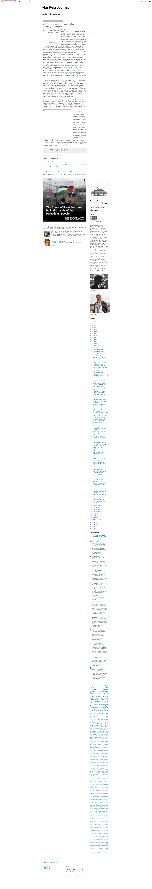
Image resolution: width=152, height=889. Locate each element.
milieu (98, 843)
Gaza (106, 686)
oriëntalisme (98, 849)
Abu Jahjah (98, 754)
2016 (93, 341)
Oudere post (83, 164)
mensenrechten (93, 843)
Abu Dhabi (96, 762)
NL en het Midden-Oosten (101, 740)
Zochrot (100, 746)
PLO (107, 722)
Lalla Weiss (96, 809)
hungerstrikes (93, 728)
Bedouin (97, 699)
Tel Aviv (101, 826)
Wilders (97, 753)
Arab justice (92, 786)
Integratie (99, 744)
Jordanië (106, 735)
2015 (93, 343)
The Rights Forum (96, 657)
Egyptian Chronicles (97, 541)
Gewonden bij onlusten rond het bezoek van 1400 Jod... (100, 445)
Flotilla (96, 793)
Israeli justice (54, 151)
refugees (102, 777)
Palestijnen (92, 759)
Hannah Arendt (95, 756)
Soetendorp (105, 824)
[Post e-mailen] (57, 149)
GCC (103, 763)
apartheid (102, 741)
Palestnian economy (94, 820)
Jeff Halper (92, 806)
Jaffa (107, 805)
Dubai (102, 789)
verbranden (99, 852)
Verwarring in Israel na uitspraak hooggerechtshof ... (100, 424)
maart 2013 (96, 515)
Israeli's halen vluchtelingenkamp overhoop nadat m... (98, 468)
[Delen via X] (63, 150)
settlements (94, 686)
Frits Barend (102, 794)
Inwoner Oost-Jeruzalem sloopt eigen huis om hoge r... (100, 478)
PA (95, 815)
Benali (91, 787)
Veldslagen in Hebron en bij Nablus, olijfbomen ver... (99, 384)
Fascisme (100, 763)
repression (95, 851)
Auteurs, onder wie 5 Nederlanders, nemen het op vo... (99, 491)
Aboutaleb (95, 781)
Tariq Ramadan (95, 774)
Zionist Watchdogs (99, 706)
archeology (103, 732)
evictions (101, 836)
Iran (95, 713)
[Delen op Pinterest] (66, 150)
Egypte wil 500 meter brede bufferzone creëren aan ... (99, 495)
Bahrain (102, 754)
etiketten (97, 836)
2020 (93, 333)
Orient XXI (94, 617)
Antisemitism (104, 707)
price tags (97, 709)
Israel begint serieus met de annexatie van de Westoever (60, 172)
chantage (96, 737)
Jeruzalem (105, 728)
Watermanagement (94, 717)
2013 (93, 347)
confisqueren (99, 833)
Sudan (94, 753)
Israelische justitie (104, 768)
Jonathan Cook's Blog (97, 583)
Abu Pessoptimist (55, 7)
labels (103, 842)
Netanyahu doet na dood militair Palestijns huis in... (99, 392)
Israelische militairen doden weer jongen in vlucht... (99, 420)
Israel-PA (96, 802)
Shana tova (95, 481)
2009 (93, 528)
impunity (91, 839)
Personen (92, 726)
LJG (104, 722)
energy (95, 760)
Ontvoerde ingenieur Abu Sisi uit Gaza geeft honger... (100, 498)
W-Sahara (103, 828)
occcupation (93, 716)
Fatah (98, 719)
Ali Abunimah (99, 783)
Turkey (95, 827)
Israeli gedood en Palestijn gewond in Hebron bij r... (99, 395)
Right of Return (97, 821)
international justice (98, 839)
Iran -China (102, 799)
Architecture (98, 786)
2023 (93, 327)
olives (106, 720)
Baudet (106, 786)
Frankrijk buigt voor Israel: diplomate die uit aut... (99, 371)
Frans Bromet (96, 794)
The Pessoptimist (94, 210)
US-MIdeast (98, 701)
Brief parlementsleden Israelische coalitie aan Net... (99, 438)
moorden (106, 845)
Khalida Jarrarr (97, 808)
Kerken (91, 808)
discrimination (94, 707)
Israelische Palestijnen (94, 768)
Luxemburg (105, 809)
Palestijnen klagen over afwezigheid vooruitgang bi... (99, 463)
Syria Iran (96, 826)
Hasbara (48, 151)
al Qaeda (92, 775)
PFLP (98, 815)
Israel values (100, 735)
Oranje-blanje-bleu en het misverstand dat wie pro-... (100, 365)
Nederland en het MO (101, 704)
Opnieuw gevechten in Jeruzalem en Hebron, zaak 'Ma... (100, 380)
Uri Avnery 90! (96, 456)
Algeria (101, 762)
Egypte (102, 738)
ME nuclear (105, 752)
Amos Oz (104, 783)
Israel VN (106, 750)
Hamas (92, 709)
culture (91, 710)
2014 (93, 345)
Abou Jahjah (93, 738)
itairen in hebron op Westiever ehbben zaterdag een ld (99, 841)
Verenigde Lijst (97, 828)
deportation (105, 833)
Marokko (106, 757)
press (101, 702)
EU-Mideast (93, 712)
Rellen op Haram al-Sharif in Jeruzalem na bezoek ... (99, 484)
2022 (93, 329)
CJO (97, 738)
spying (105, 851)
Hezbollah (101, 756)
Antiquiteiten (105, 784)
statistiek (98, 778)
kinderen (99, 842)
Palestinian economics (103, 734)
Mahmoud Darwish (101, 769)
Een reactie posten (49, 161)
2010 (93, 526)
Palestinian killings (100, 729)
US (107, 774)
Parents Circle (102, 820)
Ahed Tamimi (100, 781)
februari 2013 (96, 517)
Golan (94, 765)
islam (102, 747)
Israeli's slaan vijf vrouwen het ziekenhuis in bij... (100, 487)
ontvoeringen (92, 849)
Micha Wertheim (104, 811)
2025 (93, 323)
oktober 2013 (96, 353)
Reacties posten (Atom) (55, 167)
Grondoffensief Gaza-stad (102, 796)
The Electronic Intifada (97, 629)
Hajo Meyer (101, 797)
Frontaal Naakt (95, 556)
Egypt (91, 701)
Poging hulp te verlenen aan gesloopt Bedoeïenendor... (100, 398)
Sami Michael (93, 823)
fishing (106, 753)
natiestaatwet (93, 846)
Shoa (98, 741)
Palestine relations (104, 815)
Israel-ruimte (101, 802)
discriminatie (92, 834)
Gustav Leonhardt (94, 797)
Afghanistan (100, 723)
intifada (94, 777)
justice (92, 842)
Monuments (105, 744)
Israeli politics (94, 695)
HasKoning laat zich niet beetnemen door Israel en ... (100, 475)
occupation (93, 693)
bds (97, 698)
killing (96, 842)
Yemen (98, 722)
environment (92, 836)
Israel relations (104, 710)
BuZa (99, 787)
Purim (106, 820)
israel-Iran (99, 728)
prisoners (97, 696)
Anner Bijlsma (98, 784)
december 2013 (97, 349)
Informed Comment (97, 570)
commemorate (93, 833)
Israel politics (104, 719)
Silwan (95, 824)
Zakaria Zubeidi (100, 830)
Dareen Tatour (93, 789)
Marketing (92, 811)
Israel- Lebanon (94, 720)
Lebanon (92, 729)
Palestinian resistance (103, 817)
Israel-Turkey (104, 725)
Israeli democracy (94, 752)
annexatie (100, 775)
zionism (95, 735)
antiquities (92, 831)
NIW (91, 753)
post (102, 849)
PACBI (106, 771)
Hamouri (106, 797)
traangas (95, 852)
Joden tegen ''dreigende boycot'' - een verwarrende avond (58, 226)
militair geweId (94, 702)
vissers (103, 852)
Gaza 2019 (100, 750)
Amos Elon (105, 762)
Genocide (95, 796)
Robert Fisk (101, 772)
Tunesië (104, 774)
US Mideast (97, 710)
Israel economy (102, 800)
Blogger (86, 876)
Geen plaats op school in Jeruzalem (99, 502)
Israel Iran (102, 765)
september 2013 (97, 355)
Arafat (102, 749)
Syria (106, 716)
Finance (106, 791)
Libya (95, 769)
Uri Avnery (105, 827)
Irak (101, 722)
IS (99, 799)
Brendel (95, 787)
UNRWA (100, 731)
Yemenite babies (93, 830)
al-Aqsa (96, 775)
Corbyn (106, 749)
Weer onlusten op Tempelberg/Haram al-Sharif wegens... (100, 412)
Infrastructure (93, 744)
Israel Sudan (95, 800)
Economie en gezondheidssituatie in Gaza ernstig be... (100, 375)
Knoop (101, 808)
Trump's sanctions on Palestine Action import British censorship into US (98, 632)
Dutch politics (104, 709)
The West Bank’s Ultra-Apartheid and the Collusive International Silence (99, 573)
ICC (104, 756)
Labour (91, 809)
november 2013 (97, 351)
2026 (93, 321)
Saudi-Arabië (104, 726)
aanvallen (106, 830)
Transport (106, 826)
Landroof (92, 769)
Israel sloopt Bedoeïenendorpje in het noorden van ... (99, 428)
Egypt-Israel (93, 719)
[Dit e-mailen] (59, 150)
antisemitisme (97, 732)
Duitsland (106, 789)
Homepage (65, 164)
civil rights (102, 753)
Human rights (103, 698)
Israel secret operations (95, 715)
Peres (91, 741)
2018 (93, 337)
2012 (93, 522)
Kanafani (106, 806)
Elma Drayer (98, 790)
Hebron (106, 743)
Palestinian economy (94, 817)
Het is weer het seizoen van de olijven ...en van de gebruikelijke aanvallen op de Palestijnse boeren (66, 232)
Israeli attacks (105, 766)
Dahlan (106, 787)
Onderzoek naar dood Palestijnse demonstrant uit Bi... (100, 449)
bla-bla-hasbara (100, 712)
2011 (93, 524)
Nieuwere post (46, 164)
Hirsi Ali (97, 765)
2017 (93, 339)
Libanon (100, 809)
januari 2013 (96, 519)
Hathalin (97, 799)
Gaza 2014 (104, 699)
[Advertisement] (105, 33)
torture (106, 760)
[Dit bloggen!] (61, 150)
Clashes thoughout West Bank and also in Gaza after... (100, 368)
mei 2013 (95, 511)
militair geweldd (94, 845)
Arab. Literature (101, 743)
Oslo (103, 771)
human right (100, 837)
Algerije (94, 783)
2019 (93, 335)
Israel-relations (100, 713)
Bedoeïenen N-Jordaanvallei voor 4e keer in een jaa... (100, 416)
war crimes (99, 780)
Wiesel (106, 828)
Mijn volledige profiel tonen (96, 270)
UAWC (101, 827)
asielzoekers (102, 831)
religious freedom (93, 743)
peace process (103, 693)
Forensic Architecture (103, 793)
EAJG (91, 790)
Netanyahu (102, 814)
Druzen (98, 789)
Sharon (91, 737)
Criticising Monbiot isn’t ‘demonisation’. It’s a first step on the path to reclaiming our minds (99, 586)
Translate (78, 871)
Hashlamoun (92, 799)
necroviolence (99, 846)
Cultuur (91, 763)
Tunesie (91, 827)
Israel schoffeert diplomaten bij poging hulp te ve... (100, 408)
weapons (92, 762)
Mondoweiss (95, 603)
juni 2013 (95, 509)
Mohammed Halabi (103, 812)
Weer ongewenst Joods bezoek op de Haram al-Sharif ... (99, 453)
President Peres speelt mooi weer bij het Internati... (99, 358)
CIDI (107, 713)
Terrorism (101, 759)
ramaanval (105, 747)
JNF (98, 757)
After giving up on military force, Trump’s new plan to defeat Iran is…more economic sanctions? (98, 606)
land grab (98, 777)
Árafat (106, 852)
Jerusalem (94, 690)
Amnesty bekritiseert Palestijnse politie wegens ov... (100, 388)
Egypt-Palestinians (94, 750)
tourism (91, 852)
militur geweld (101, 845)
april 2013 (95, 513)
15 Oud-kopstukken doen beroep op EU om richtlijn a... (99, 433)
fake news (105, 836)
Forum (91, 794)
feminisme (92, 837)
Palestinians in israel (102, 818)
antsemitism (97, 831)
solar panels (101, 851)
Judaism (101, 757)
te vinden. (55, 145)
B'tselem (102, 786)
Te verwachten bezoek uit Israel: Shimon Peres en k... (100, 405)
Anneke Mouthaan (97, 749)
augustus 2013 (96, 505)
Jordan (100, 752)
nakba (101, 720)
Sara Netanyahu (100, 823)
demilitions (98, 747)
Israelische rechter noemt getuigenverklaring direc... (99, 441)
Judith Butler (101, 806)
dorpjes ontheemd (103, 834)
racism (92, 699)
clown (106, 831)
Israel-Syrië (98, 725)
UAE (98, 827)
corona (104, 775)
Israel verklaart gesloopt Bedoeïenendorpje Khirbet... (100, 361)
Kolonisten (105, 808)
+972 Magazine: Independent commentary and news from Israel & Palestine (99, 537)
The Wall (100, 774)
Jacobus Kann (102, 805)
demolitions (103, 692)
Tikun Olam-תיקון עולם (97, 668)
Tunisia (91, 735)
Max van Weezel (97, 811)
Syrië (97, 759)
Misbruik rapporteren (50, 862)
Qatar (95, 741)
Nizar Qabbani (97, 771)
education (92, 723)
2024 (93, 325)
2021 (93, 331)
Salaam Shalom (104, 821)
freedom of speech (103, 737)
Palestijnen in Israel (94, 772)
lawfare (106, 842)
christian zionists (104, 717)
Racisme (92, 821)
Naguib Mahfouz (94, 814)
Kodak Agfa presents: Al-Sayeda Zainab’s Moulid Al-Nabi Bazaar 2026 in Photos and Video (99, 544)
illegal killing (105, 837)
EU (100, 738)
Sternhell (92, 826)
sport (91, 749)
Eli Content (95, 763)
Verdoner (92, 828)
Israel (104, 731)
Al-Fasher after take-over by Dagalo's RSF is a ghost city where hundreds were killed (99, 646)
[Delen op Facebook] (64, 150)
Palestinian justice (94, 746)
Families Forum (100, 791)
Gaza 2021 (95, 731)
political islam (101, 760)
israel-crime (92, 754)
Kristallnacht (93, 722)
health (106, 741)
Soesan (99, 824)
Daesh (102, 787)
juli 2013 (95, 507)
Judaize (96, 806)
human (95, 837)
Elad (94, 790)
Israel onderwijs (98, 766)
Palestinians (92, 818)
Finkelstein (92, 793)
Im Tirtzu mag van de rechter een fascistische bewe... (99, 459)
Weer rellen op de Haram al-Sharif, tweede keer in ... (99, 472)
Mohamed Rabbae (94, 812)
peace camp (105, 715)
